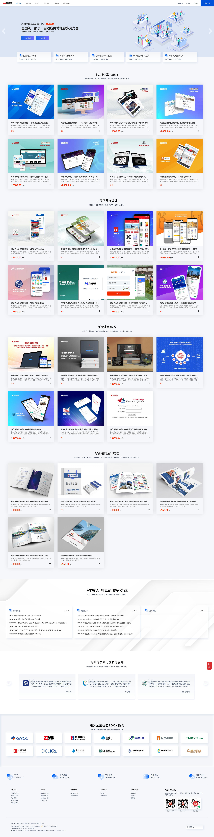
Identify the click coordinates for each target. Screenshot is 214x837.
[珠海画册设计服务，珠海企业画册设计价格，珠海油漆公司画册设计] (31, 551)
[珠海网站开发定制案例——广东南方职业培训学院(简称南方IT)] (31, 119)
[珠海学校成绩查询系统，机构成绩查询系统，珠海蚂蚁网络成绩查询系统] (130, 371)
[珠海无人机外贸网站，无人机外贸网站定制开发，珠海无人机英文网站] (130, 173)
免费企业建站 (14, 803)
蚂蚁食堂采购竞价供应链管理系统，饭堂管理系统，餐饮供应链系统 (179, 376)
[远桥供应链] (194, 738)
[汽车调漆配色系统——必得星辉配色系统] (31, 425)
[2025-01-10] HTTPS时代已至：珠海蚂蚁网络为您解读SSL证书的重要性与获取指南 (35, 630)
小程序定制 (44, 800)
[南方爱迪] (78, 751)
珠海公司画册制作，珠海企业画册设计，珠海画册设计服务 (129, 502)
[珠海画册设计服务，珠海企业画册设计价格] (81, 551)
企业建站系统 (14, 793)
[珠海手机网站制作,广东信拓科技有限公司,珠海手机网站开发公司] (130, 119)
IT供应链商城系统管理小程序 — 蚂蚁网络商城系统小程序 (129, 249)
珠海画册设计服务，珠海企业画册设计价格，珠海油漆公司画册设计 (30, 556)
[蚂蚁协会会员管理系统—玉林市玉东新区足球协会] (130, 299)
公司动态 (133, 793)
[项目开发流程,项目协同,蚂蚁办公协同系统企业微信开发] (81, 425)
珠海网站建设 (19, 830)
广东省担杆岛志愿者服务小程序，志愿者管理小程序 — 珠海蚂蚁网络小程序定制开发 (80, 303)
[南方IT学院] (107, 738)
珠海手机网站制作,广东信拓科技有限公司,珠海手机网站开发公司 (130, 123)
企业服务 (56, 3)
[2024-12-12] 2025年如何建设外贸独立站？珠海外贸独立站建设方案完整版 (100, 626)
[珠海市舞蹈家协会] (165, 751)
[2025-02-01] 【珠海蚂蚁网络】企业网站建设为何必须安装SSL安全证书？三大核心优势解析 (38, 623)
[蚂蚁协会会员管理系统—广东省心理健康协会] (31, 299)
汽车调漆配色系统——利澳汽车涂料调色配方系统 (128, 429)
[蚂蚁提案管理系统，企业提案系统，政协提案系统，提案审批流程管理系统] (81, 371)
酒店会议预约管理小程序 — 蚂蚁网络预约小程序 (178, 303)
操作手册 (133, 798)
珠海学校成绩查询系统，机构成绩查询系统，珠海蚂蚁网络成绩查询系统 (129, 376)
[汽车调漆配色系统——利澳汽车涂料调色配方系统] (130, 425)
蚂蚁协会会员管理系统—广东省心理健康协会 (28, 303)
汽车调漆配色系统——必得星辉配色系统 (26, 429)
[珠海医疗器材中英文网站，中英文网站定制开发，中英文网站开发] (179, 119)
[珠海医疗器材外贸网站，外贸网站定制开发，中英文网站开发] (31, 173)
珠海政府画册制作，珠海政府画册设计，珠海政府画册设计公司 (30, 502)
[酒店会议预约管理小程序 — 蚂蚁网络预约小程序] (179, 299)
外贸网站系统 (14, 795)
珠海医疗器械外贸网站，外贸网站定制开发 (175, 177)
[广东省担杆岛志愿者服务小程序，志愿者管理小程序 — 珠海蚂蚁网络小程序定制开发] (81, 299)
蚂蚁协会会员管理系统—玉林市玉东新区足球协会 (128, 303)
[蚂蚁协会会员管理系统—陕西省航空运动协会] (31, 245)
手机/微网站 (14, 798)
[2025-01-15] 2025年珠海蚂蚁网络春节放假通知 (24, 626)
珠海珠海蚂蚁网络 (41, 830)
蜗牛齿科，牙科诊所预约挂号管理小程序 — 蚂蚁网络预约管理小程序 (179, 249)
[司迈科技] (165, 738)
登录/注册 (207, 3)
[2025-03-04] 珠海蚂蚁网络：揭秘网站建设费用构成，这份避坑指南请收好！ (101, 615)
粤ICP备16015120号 (36, 826)
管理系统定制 (74, 795)
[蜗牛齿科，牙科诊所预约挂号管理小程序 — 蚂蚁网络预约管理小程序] (179, 245)
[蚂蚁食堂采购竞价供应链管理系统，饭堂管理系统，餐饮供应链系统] (179, 371)
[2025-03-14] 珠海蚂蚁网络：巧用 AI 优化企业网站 (25, 615)
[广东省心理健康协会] (136, 751)
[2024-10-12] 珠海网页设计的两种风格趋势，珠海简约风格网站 (97, 630)
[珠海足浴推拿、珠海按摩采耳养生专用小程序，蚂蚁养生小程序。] (81, 245)
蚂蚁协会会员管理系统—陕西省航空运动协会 (28, 249)
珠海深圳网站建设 (50, 830)
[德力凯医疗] (49, 751)
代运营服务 (104, 795)
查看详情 (44, 131)
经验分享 (133, 795)
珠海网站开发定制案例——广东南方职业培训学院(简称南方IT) (30, 123)
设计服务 (103, 793)
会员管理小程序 (45, 793)
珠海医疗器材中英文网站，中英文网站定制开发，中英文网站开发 (179, 123)
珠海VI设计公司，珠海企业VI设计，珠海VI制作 (78, 502)
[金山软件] (49, 738)
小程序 (37, 3)
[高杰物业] (194, 751)
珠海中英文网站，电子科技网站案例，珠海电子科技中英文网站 (80, 177)
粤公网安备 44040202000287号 (50, 826)
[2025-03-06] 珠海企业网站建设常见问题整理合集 (24, 619)
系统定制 (46, 3)
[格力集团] (19, 738)
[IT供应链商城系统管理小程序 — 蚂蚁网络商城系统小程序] (130, 245)
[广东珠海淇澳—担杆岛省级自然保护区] (107, 751)
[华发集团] (78, 738)
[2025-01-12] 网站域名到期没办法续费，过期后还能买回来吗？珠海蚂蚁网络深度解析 (104, 623)
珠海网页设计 (33, 830)
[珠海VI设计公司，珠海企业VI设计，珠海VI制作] (81, 497)
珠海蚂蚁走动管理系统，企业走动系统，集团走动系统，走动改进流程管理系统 (30, 376)
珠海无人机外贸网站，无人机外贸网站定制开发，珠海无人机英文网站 (129, 177)
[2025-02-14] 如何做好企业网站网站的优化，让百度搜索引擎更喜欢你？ (99, 619)
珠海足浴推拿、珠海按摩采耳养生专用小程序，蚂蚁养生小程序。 (80, 249)
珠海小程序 (26, 830)
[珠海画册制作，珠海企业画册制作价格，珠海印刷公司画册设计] (179, 497)
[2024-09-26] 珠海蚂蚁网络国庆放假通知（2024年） (25, 634)
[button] (210, 31)
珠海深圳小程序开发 (60, 830)
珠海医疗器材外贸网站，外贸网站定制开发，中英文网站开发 (30, 177)
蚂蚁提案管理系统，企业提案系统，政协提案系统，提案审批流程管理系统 (80, 376)
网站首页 (19, 3)
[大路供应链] (19, 751)
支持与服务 (66, 3)
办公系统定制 (74, 793)
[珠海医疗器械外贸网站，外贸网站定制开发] (179, 173)
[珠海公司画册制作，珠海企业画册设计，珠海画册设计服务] (130, 497)
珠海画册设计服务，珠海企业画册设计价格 (76, 556)
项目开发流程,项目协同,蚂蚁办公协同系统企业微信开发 (80, 429)
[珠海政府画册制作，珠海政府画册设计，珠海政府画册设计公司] (31, 497)
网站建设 (28, 3)
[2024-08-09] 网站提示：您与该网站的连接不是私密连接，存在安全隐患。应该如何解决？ (105, 634)
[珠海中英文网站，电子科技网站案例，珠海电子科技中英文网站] (81, 173)
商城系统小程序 (45, 798)
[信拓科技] (136, 738)
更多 (66, 611)
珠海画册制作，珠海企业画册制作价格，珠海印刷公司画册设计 (179, 502)
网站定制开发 (14, 800)
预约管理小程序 (45, 795)
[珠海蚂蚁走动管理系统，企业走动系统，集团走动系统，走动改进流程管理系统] (31, 371)
